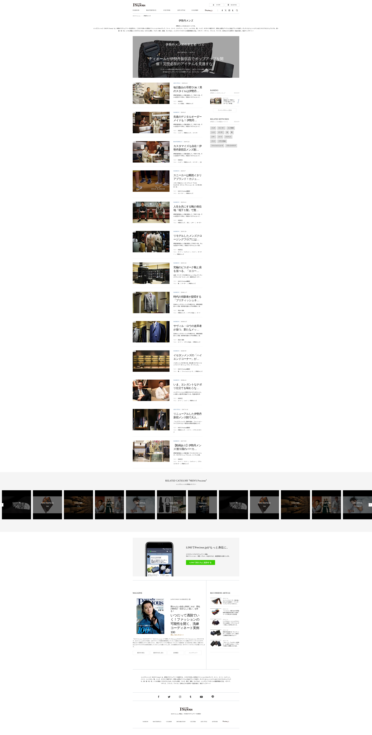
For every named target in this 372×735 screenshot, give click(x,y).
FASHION (176, 112)
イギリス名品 (190, 313)
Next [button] (370, 505)
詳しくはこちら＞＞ (177, 635)
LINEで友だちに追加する (200, 562)
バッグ (179, 162)
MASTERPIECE (177, 142)
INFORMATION (181, 722)
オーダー (195, 133)
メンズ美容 (181, 103)
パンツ (194, 252)
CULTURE (193, 722)
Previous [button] (1, 505)
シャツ (179, 133)
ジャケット (187, 252)
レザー (192, 222)
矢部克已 (180, 101)
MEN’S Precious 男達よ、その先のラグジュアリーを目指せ (186, 714)
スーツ (179, 252)
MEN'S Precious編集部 (184, 191)
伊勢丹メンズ (189, 103)
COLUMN (169, 722)
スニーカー (181, 193)
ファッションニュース (187, 371)
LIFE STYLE (176, 83)
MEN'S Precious (136, 16)
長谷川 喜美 (181, 310)
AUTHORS (215, 722)
